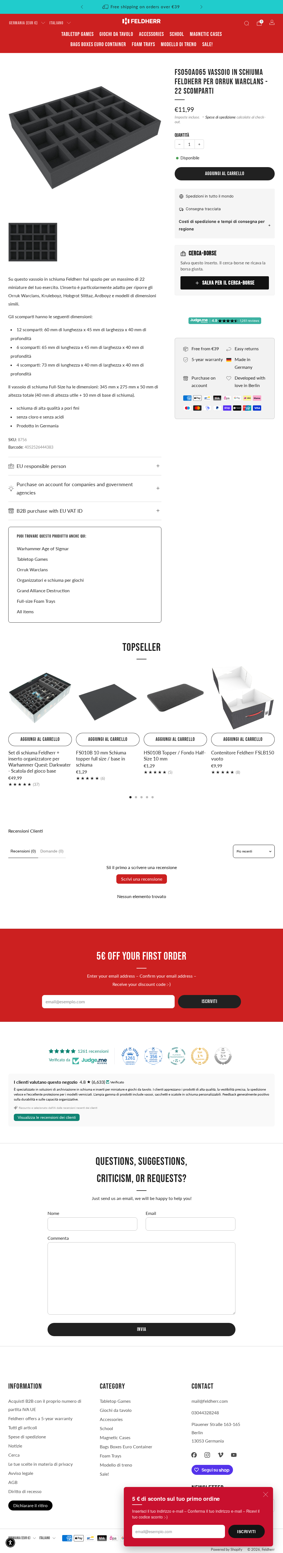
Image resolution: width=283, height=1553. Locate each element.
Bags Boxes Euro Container (98, 44)
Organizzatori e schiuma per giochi (50, 580)
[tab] (130, 797)
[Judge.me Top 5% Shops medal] (223, 1056)
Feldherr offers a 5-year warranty (40, 1418)
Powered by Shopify (226, 1549)
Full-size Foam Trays (36, 601)
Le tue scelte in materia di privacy (40, 1464)
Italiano (56, 23)
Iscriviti (246, 1531)
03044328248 (205, 1412)
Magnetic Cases (206, 34)
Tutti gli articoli (22, 1427)
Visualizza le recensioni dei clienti (47, 1117)
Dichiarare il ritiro (30, 1505)
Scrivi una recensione (141, 878)
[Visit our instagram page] (207, 1455)
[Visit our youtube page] (233, 1455)
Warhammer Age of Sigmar (43, 548)
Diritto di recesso (24, 1491)
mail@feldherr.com (210, 1401)
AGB (12, 1482)
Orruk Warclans (32, 569)
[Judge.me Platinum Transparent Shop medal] (176, 1056)
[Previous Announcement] (81, 6)
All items (25, 611)
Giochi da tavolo (116, 34)
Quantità (182, 135)
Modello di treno (178, 44)
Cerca (14, 1454)
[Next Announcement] (201, 6)
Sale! (207, 44)
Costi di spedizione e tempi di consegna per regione (222, 225)
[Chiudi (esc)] (265, 1494)
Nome (53, 1213)
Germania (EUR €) (23, 23)
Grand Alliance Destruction (43, 590)
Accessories (151, 34)
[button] (10, 1542)
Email (151, 1213)
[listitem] (141, 7)
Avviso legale (20, 1473)
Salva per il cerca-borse (228, 283)
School (177, 34)
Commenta (58, 1238)
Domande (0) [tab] (52, 851)
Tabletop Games (77, 34)
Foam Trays (143, 44)
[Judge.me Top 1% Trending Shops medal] (200, 1056)
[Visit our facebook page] (194, 1455)
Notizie (15, 1445)
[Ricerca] (246, 23)
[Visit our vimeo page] (220, 1455)
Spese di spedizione (220, 117)
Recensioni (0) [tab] (23, 851)
